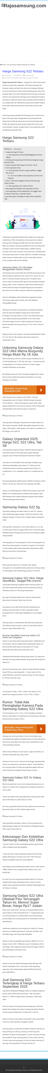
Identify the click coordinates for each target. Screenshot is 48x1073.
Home (4, 65)
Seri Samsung (11, 65)
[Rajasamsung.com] (24, 5)
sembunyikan (17, 149)
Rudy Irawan (7, 75)
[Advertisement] (24, 35)
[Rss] (24, 1067)
